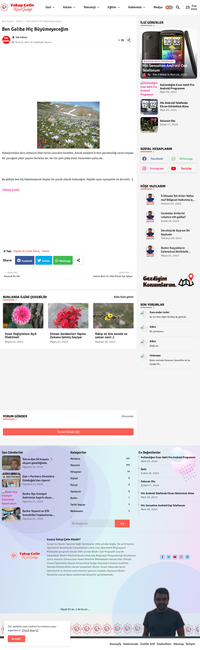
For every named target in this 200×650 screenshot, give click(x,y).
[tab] (50, 7)
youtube (186, 168)
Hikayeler (100, 471)
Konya (100, 485)
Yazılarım (100, 491)
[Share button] (78, 260)
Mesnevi (100, 465)
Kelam (67, 7)
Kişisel (100, 478)
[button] (169, 7)
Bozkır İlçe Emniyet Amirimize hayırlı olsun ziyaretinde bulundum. (36, 496)
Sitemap (178, 644)
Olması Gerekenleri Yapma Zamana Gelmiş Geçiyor (68, 335)
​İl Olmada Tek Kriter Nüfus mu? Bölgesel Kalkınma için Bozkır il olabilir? (178, 198)
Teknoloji (90, 7)
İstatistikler (164, 644)
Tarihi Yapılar (100, 504)
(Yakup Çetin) (11, 190)
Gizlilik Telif (147, 644)
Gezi (48, 7)
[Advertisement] (68, 74)
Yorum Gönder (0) (68, 432)
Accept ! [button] (16, 638)
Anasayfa (115, 644)
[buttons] (162, 557)
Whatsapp (65, 261)
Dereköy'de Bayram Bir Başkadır (175, 232)
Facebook (27, 261)
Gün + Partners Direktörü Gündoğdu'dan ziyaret (38, 478)
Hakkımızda (130, 644)
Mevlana (100, 458)
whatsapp (186, 159)
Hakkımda (135, 7)
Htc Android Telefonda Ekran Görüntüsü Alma (174, 104)
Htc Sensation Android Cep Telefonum (163, 505)
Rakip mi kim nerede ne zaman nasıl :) (111, 335)
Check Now (28, 630)
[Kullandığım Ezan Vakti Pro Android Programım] (149, 89)
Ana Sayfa (7, 21)
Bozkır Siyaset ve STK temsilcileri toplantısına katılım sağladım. (37, 513)
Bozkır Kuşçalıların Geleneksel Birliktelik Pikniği (174, 250)
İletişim (190, 644)
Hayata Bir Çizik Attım (26, 251)
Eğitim (112, 7)
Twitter (46, 261)
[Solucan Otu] (149, 125)
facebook (157, 159)
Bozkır (100, 498)
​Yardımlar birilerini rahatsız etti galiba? (173, 215)
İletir (143, 469)
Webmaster (100, 511)
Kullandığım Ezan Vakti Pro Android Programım (177, 86)
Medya (158, 7)
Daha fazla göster (124, 297)
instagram (157, 168)
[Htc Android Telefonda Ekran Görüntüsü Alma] (149, 107)
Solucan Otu (167, 121)
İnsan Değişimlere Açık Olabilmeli (21, 335)
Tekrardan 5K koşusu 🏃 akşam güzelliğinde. (37, 461)
